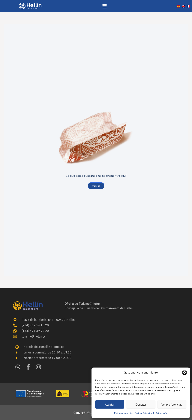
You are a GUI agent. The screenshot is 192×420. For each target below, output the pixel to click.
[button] (184, 372)
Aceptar (110, 404)
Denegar (140, 404)
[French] (188, 6)
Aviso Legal (161, 413)
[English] (183, 6)
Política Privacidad (144, 413)
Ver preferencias (171, 404)
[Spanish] (178, 6)
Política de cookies (123, 413)
